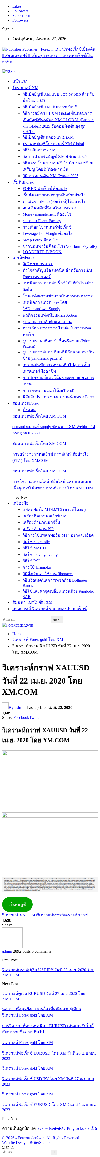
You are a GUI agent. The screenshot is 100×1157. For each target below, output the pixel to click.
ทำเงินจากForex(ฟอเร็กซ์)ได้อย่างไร (54, 201)
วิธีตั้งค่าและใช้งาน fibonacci (48, 574)
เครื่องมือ (20, 503)
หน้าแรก (20, 81)
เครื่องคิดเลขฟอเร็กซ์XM (45, 516)
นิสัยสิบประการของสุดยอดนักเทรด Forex (59, 397)
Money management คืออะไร (47, 214)
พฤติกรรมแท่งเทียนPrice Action (50, 315)
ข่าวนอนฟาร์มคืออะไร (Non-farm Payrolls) (60, 246)
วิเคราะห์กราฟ (75, 915)
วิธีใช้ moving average (41, 554)
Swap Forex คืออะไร (40, 240)
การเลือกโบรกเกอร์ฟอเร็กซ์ (47, 227)
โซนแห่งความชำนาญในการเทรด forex (58, 296)
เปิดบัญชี (17, 904)
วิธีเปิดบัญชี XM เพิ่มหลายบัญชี (50, 107)
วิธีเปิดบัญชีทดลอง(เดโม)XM (48, 137)
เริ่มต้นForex (23, 182)
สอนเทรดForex (25, 403)
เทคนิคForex (23, 257)
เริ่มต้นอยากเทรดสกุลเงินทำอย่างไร (54, 195)
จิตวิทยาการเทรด (38, 264)
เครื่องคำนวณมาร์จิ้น (41, 522)
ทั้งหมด (29, 409)
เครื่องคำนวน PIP (38, 529)
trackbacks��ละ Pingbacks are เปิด (66, 1128)
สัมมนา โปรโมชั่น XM (32, 602)
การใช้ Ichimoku (37, 567)
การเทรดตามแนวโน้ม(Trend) (48, 390)
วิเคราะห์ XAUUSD (19, 915)
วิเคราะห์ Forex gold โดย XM (27, 1015)
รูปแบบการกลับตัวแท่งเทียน (47, 321)
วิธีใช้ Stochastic (36, 541)
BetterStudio (39, 1142)
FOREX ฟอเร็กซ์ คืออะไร (45, 188)
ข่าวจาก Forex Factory (42, 221)
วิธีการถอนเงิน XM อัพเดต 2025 (50, 176)
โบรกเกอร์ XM (25, 88)
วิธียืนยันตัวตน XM (39, 150)
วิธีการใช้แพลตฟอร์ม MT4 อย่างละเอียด (58, 535)
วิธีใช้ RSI (31, 561)
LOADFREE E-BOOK (42, 252)
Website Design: (15, 1142)
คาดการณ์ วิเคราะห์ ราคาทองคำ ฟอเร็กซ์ (49, 608)
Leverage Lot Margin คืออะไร (48, 233)
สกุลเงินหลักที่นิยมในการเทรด (49, 208)
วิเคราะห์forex (49, 915)
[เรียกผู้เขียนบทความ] (12, 946)
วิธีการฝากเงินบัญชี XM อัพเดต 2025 (55, 156)
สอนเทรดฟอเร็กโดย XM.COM (39, 416)
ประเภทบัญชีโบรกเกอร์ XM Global (53, 143)
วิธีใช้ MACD (34, 548)
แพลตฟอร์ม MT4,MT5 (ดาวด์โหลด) (54, 509)
